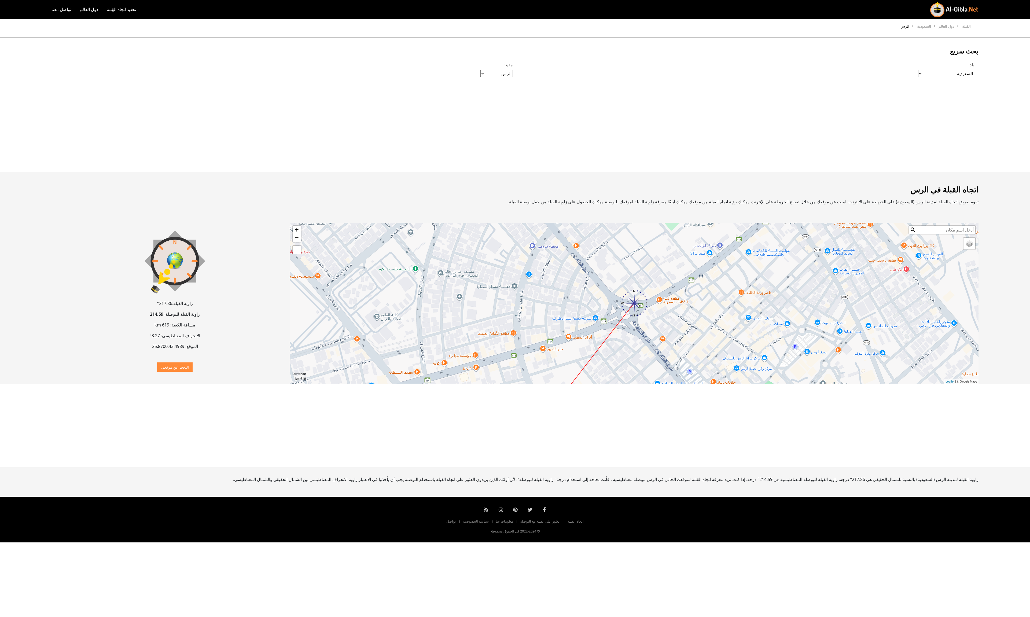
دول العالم (89, 9)
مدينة (508, 65)
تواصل (451, 521)
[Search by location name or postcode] (913, 230)
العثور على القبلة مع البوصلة (540, 521)
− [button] (297, 237)
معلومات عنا (504, 521)
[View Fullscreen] (297, 250)
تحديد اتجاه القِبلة (121, 9)
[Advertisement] (528, 130)
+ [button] (297, 229)
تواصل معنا (61, 9)
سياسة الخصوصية (476, 521)
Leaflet (950, 381)
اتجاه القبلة (576, 521)
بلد (972, 65)
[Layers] (969, 243)
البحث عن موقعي (175, 367)
